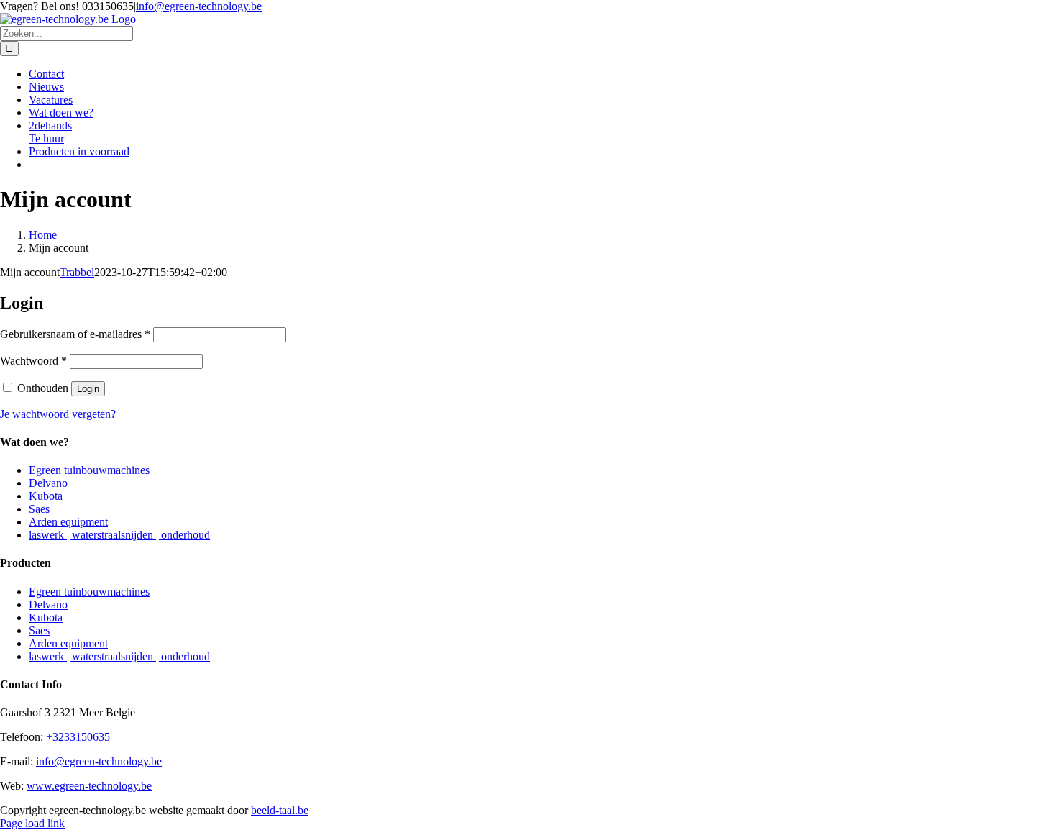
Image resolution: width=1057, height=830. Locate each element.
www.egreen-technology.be (89, 786)
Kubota (46, 496)
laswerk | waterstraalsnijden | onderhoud (119, 535)
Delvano (48, 483)
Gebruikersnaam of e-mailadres (75, 334)
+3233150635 (78, 737)
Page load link (32, 823)
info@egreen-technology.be (199, 6)
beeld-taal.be (279, 810)
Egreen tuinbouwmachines (89, 470)
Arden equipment (68, 522)
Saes (39, 509)
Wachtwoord (33, 361)
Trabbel (77, 272)
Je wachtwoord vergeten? (58, 414)
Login (88, 388)
